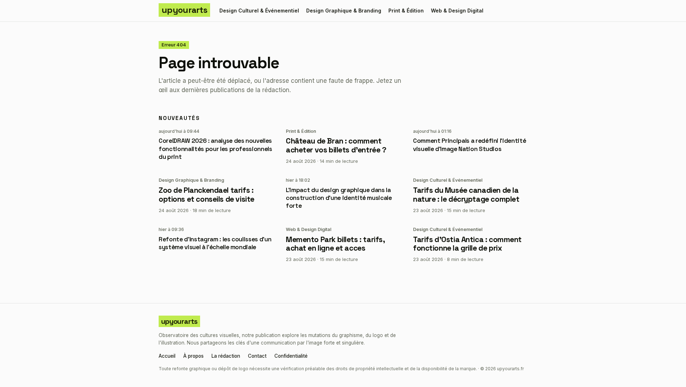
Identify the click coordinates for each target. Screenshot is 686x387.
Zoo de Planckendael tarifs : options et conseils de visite (206, 194)
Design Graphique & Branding (343, 10)
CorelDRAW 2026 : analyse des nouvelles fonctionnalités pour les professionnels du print (215, 148)
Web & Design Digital (457, 10)
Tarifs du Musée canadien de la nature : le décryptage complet (466, 194)
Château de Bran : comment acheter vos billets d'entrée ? (336, 145)
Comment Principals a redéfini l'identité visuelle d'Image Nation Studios (469, 144)
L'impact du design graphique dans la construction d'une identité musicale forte (339, 198)
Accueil (167, 356)
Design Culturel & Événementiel (259, 10)
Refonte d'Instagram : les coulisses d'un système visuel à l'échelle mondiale (215, 243)
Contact (257, 356)
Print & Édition (406, 10)
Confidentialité (291, 356)
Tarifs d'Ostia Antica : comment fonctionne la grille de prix (467, 244)
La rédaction (226, 356)
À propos (193, 356)
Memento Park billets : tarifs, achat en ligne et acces (335, 244)
